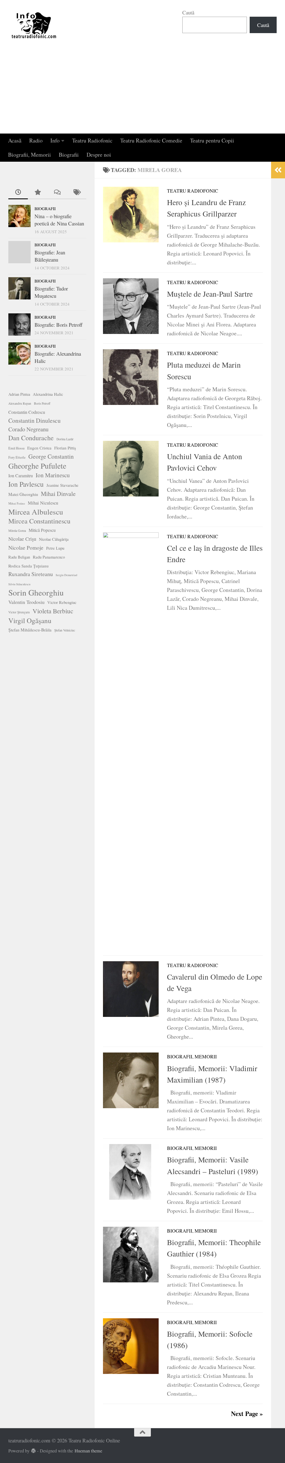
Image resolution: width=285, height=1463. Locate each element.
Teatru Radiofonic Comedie (151, 140)
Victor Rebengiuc (62, 602)
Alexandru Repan (19, 403)
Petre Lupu (55, 548)
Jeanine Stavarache (62, 485)
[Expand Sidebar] (278, 170)
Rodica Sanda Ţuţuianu (28, 566)
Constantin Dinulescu (34, 420)
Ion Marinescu (53, 475)
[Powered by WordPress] (33, 1451)
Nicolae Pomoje (25, 547)
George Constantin (51, 456)
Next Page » (247, 1413)
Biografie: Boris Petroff (58, 324)
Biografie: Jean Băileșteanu (50, 256)
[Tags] (76, 192)
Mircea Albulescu (35, 512)
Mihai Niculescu (43, 503)
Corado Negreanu (28, 429)
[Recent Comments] (57, 192)
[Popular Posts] (37, 192)
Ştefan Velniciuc (64, 630)
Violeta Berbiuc (53, 611)
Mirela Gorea (17, 530)
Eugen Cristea (39, 448)
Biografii (69, 154)
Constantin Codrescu (26, 412)
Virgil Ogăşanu (29, 620)
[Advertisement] (142, 92)
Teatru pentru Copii (212, 140)
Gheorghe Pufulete (37, 466)
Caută (188, 12)
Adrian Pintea (19, 394)
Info (55, 140)
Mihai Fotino (16, 503)
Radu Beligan (19, 557)
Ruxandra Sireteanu (30, 574)
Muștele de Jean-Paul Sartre (210, 294)
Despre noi (99, 154)
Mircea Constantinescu (39, 521)
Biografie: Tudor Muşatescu (51, 292)
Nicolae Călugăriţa (53, 539)
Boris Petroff (42, 403)
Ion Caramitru (20, 475)
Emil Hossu (16, 448)
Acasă (14, 140)
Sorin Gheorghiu (36, 592)
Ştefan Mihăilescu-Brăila (29, 630)
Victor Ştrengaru (19, 612)
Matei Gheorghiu (23, 494)
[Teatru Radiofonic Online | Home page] (34, 25)
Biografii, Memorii (29, 154)
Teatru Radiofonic (92, 140)
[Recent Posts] (18, 192)
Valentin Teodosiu (26, 602)
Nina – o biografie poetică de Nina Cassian (59, 220)
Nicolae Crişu (22, 538)
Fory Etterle (17, 457)
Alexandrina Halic (48, 394)
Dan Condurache (31, 438)
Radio (36, 140)
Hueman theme (88, 1451)
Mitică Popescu (42, 530)
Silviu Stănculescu (19, 584)
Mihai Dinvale (58, 494)
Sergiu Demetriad (66, 575)
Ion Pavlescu (26, 484)
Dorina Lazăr (64, 439)
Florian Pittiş (65, 448)
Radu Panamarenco (49, 557)
